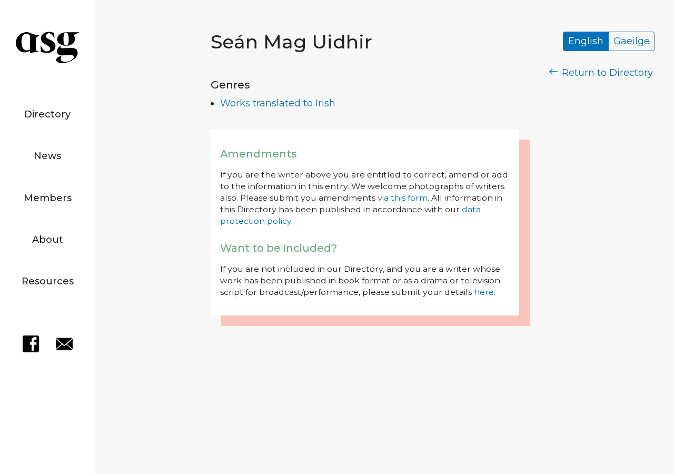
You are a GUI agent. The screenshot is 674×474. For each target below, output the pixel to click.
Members (48, 198)
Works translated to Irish (277, 103)
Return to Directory (606, 72)
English (585, 41)
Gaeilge (631, 41)
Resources (48, 281)
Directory (47, 114)
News (47, 156)
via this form (403, 198)
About (47, 239)
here (484, 292)
